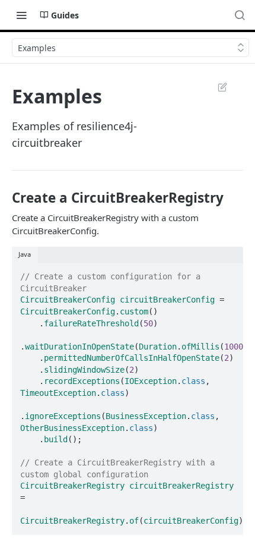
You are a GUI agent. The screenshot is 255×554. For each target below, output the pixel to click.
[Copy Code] (228, 273)
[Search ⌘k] (239, 14)
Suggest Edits (216, 87)
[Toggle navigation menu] (21, 14)
